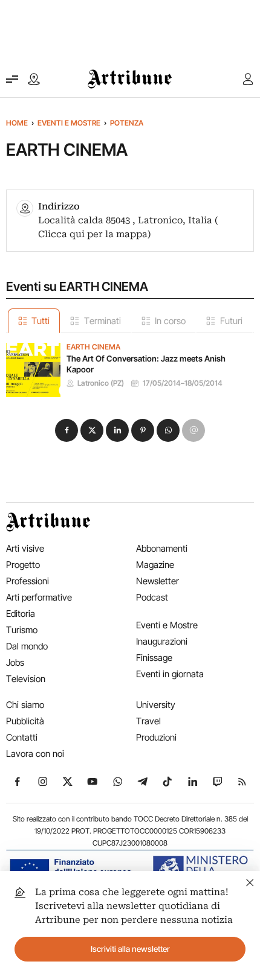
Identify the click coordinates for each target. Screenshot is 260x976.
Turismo (21, 630)
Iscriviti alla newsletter (130, 949)
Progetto (23, 564)
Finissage (154, 657)
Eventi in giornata (170, 674)
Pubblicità (25, 721)
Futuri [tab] (231, 321)
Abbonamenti (161, 548)
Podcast (152, 597)
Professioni (27, 581)
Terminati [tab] (102, 321)
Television (25, 678)
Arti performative (39, 597)
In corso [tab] (170, 321)
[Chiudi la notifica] (250, 881)
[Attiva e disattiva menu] (12, 79)
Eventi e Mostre (68, 122)
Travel (148, 721)
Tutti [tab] (40, 321)
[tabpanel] (130, 365)
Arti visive (25, 548)
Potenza (126, 122)
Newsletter (157, 581)
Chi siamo (25, 704)
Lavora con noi (35, 753)
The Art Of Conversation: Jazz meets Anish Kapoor (146, 364)
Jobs (15, 662)
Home (17, 122)
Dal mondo (27, 646)
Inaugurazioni (161, 641)
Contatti (21, 737)
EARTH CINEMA (93, 347)
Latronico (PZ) (100, 383)
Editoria (20, 613)
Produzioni (156, 737)
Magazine (155, 564)
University (155, 704)
